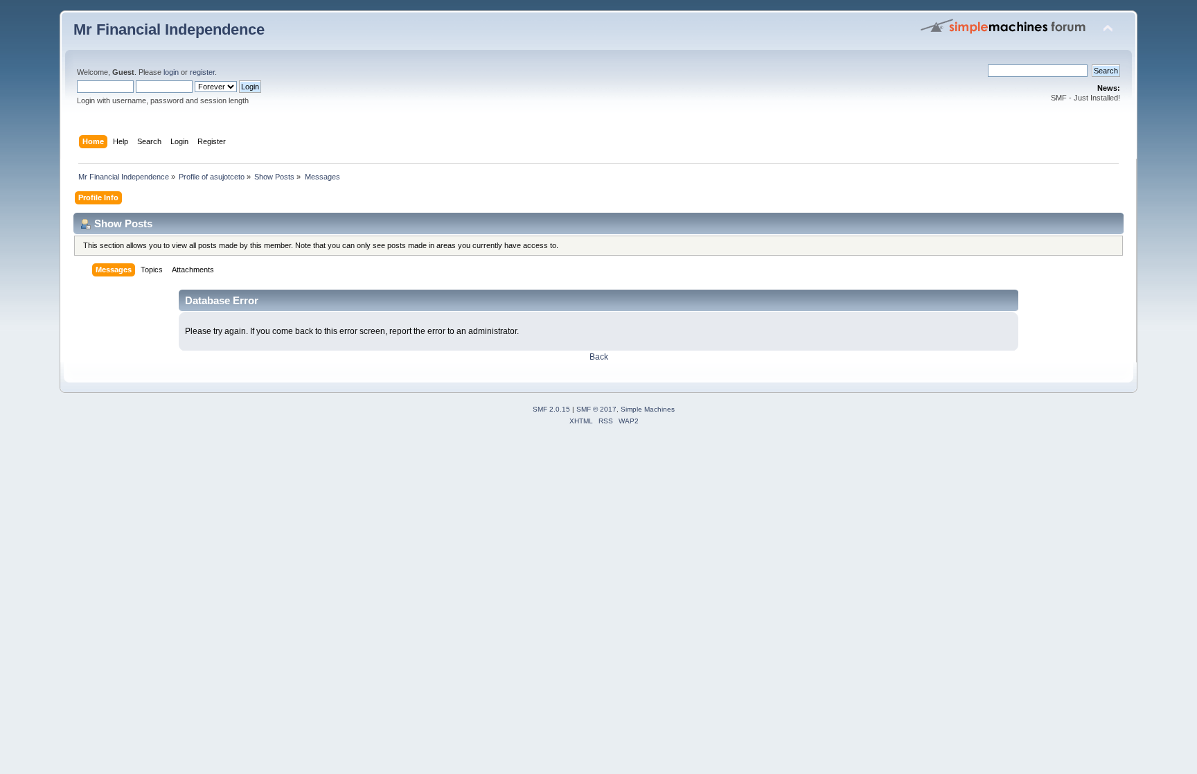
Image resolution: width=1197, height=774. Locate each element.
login (171, 72)
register (202, 72)
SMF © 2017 (596, 409)
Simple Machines (648, 409)
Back (598, 357)
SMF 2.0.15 (551, 409)
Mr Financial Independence (169, 29)
